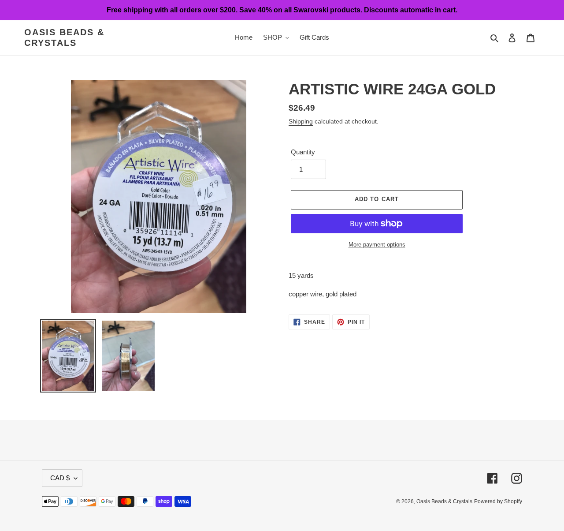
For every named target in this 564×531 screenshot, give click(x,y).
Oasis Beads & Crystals (64, 37)
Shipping (301, 121)
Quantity (303, 152)
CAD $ (60, 478)
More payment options (377, 244)
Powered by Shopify (498, 501)
